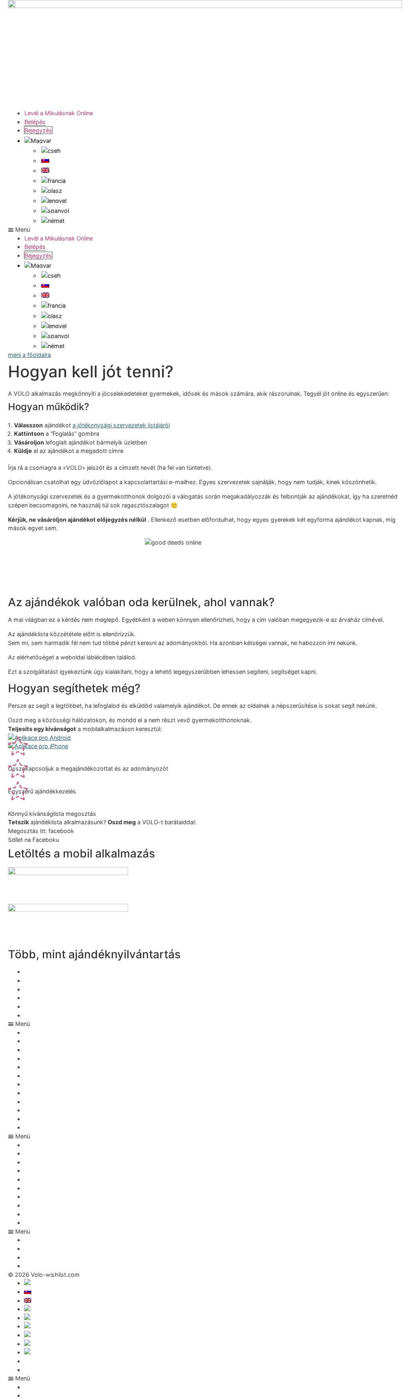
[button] (205, 229)
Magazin (35, 1222)
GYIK (31, 1214)
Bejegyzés (38, 130)
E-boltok (36, 1205)
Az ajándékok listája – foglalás (64, 1101)
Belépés (35, 121)
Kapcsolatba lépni (48, 1369)
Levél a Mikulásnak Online (58, 113)
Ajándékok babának (51, 1127)
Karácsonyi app (45, 980)
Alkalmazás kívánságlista (58, 971)
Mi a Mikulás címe (48, 1110)
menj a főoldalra (29, 354)
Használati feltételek (51, 1361)
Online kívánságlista (50, 1119)
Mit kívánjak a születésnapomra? (68, 1006)
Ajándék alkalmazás (51, 989)
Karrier (33, 1196)
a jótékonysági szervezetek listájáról (121, 425)
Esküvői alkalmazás (50, 997)
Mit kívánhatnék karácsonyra (63, 1093)
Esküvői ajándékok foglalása (62, 1015)
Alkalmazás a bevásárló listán (64, 1084)
